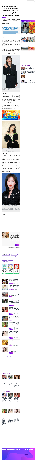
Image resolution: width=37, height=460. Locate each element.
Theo (13, 247)
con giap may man (14, 256)
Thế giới (10, 296)
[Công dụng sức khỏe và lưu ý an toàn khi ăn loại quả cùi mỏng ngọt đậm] (5, 281)
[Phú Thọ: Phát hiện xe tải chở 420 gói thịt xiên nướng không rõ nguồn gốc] (5, 318)
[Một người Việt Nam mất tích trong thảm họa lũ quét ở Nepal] (24, 49)
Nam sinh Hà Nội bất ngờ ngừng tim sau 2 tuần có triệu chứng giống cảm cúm (10, 382)
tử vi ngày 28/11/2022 (6, 256)
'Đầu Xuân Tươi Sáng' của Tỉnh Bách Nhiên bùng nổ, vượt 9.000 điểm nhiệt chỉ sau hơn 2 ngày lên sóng (17, 383)
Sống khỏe (10, 289)
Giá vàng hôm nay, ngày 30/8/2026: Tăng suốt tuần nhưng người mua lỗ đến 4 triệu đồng (14, 342)
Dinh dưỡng (10, 283)
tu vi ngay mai (5, 259)
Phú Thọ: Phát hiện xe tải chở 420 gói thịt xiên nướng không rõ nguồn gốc (14, 317)
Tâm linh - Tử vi (4, 17)
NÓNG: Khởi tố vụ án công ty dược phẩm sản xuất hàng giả (4, 382)
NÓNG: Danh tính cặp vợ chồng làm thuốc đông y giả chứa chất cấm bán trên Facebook (24, 45)
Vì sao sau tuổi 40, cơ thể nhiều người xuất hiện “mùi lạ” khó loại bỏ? (14, 286)
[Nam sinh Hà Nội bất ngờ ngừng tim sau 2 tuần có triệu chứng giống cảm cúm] (10, 377)
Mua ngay (4, 273)
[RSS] (29, 454)
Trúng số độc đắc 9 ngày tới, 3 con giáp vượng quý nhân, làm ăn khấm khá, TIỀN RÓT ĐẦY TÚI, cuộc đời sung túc (14, 349)
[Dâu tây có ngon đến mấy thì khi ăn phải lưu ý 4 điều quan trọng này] (31, 49)
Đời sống (10, 320)
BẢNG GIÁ (26, 454)
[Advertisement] (18, 223)
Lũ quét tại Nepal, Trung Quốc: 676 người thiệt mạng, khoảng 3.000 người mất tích (14, 294)
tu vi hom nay (11, 259)
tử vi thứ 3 (8, 254)
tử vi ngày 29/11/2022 (15, 254)
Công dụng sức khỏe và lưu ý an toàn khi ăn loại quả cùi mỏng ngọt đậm (14, 280)
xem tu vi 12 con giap (6, 261)
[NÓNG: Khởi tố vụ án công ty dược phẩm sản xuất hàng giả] (4, 377)
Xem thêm (10, 356)
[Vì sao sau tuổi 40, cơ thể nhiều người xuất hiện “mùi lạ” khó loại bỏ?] (5, 287)
